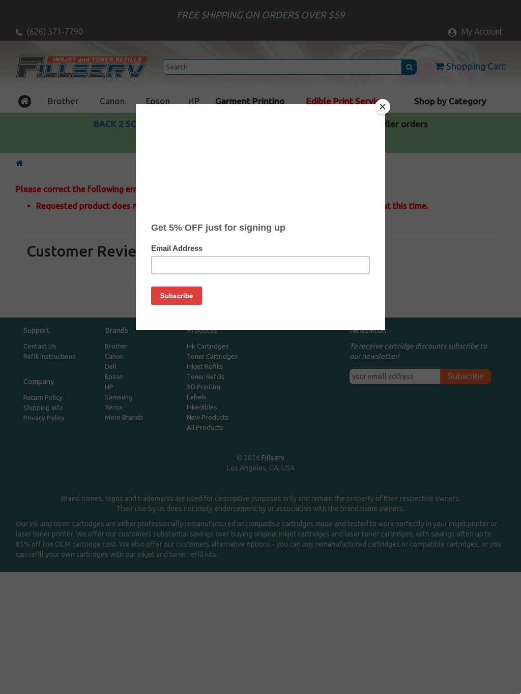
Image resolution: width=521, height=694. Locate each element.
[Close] (382, 106)
